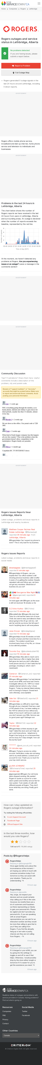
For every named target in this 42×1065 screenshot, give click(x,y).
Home (3, 9)
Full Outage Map (22, 72)
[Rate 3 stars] (21, 842)
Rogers (23, 9)
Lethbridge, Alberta (17, 537)
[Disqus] (21, 428)
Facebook (26, 1015)
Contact (5, 1023)
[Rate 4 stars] (25, 842)
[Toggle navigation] (39, 3)
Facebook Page (13, 820)
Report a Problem (22, 66)
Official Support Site (15, 824)
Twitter (24, 1011)
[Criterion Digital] (21, 1045)
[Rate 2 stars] (17, 842)
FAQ (4, 1015)
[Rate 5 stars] (29, 842)
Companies (13, 9)
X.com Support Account (16, 817)
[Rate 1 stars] (13, 842)
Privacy (5, 1019)
